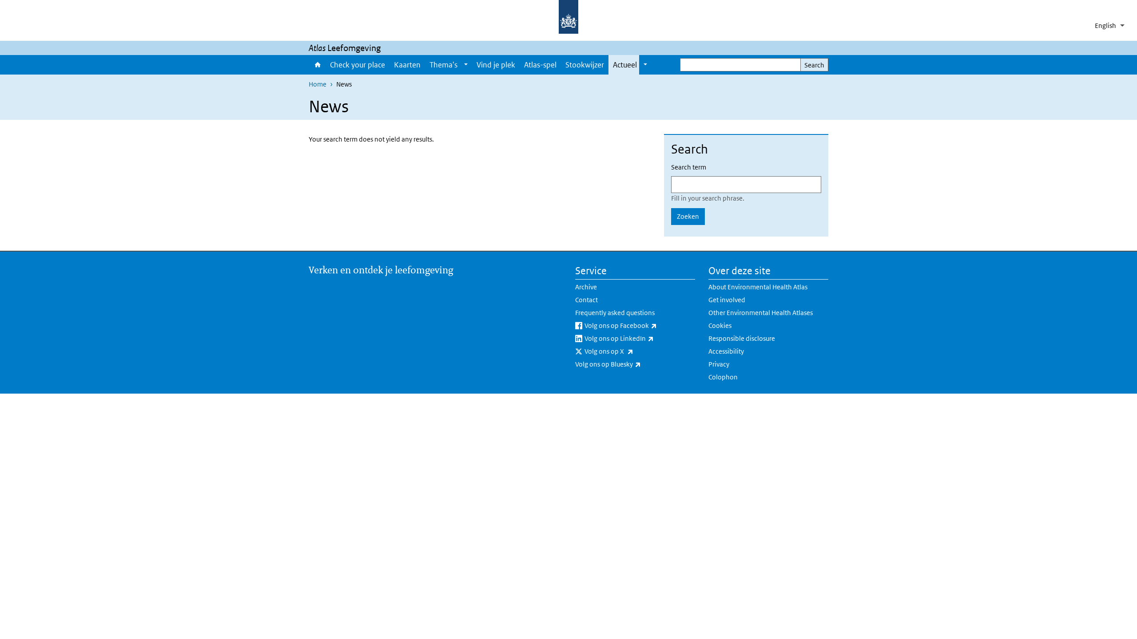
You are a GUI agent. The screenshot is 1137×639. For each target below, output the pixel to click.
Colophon (723, 377)
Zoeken (688, 216)
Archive (586, 287)
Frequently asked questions (615, 312)
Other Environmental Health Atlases (760, 312)
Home (317, 65)
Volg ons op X (632, 351)
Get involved (726, 300)
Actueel (625, 65)
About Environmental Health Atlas (757, 287)
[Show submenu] (466, 65)
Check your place (357, 65)
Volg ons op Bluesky (631, 363)
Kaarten (407, 65)
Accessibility (726, 351)
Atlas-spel (540, 65)
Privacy (718, 364)
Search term (688, 167)
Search (814, 65)
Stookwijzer (584, 65)
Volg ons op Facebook (639, 325)
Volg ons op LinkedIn (639, 338)
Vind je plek (496, 65)
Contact (586, 300)
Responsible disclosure (741, 338)
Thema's (443, 65)
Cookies (719, 325)
